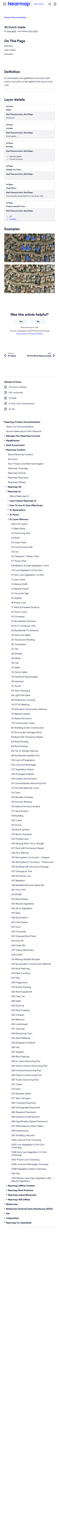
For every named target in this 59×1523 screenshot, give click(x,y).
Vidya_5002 (11, 31)
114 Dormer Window (18, 387)
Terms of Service (37, 333)
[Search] (49, 4)
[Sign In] (54, 4)
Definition (8, 46)
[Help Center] (26, 4)
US (11, 216)
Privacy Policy (21, 333)
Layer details (10, 50)
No (38, 321)
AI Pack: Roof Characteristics (22, 403)
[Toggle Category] (3, 422)
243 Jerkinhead (16, 392)
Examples (8, 54)
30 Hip (12, 409)
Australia (13, 219)
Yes (20, 321)
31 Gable (12, 398)
